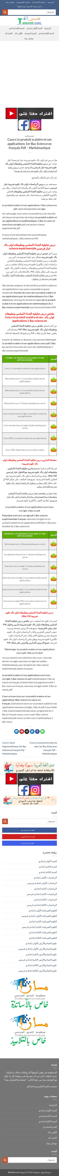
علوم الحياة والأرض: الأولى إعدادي (41, 943)
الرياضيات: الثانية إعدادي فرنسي (42, 894)
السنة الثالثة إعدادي (46, 33)
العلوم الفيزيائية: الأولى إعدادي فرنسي (39, 915)
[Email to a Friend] (26, 731)
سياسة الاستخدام (39, 2)
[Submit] (5, 12)
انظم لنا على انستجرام (27, 843)
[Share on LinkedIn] (16, 731)
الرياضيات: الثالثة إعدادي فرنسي (42, 905)
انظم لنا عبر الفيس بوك (28, 830)
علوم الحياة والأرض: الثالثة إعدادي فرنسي (37, 970)
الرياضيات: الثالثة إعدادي (45, 899)
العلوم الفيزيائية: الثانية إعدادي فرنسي (39, 927)
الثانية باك (9, 33)
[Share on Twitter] (32, 731)
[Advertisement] (29, 71)
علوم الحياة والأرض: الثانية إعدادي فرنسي (37, 959)
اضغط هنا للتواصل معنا (15, 1079)
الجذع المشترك (30, 33)
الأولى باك (18, 33)
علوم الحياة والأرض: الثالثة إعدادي (41, 965)
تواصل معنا (10, 2)
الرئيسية (51, 2)
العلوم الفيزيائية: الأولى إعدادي (43, 910)
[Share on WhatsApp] (42, 731)
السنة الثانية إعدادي (17, 28)
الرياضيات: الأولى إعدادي (45, 877)
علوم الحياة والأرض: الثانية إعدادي (41, 954)
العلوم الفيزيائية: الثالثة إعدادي (43, 932)
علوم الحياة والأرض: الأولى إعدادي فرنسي (37, 948)
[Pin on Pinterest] (21, 731)
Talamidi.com (13, 1172)
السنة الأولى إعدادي (34, 28)
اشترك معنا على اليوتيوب (27, 837)
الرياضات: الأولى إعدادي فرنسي (42, 883)
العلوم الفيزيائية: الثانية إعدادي (43, 921)
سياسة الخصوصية (23, 2)
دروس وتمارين (29, 136)
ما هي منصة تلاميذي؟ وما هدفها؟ (29, 6)
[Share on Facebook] (37, 731)
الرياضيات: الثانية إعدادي (45, 888)
